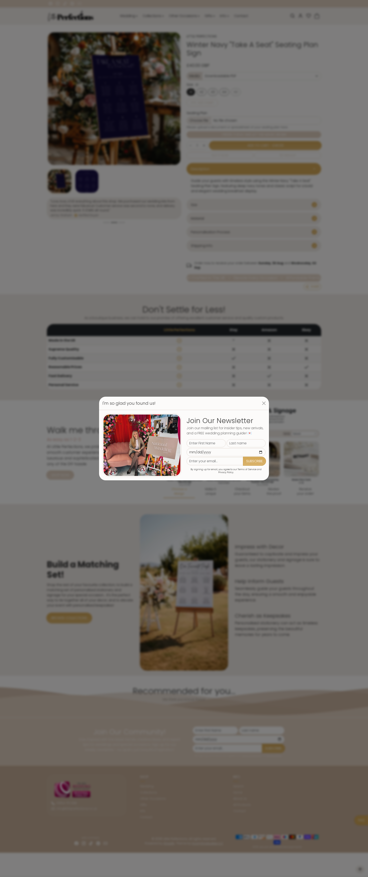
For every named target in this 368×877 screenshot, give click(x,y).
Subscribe (254, 461)
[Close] (263, 403)
